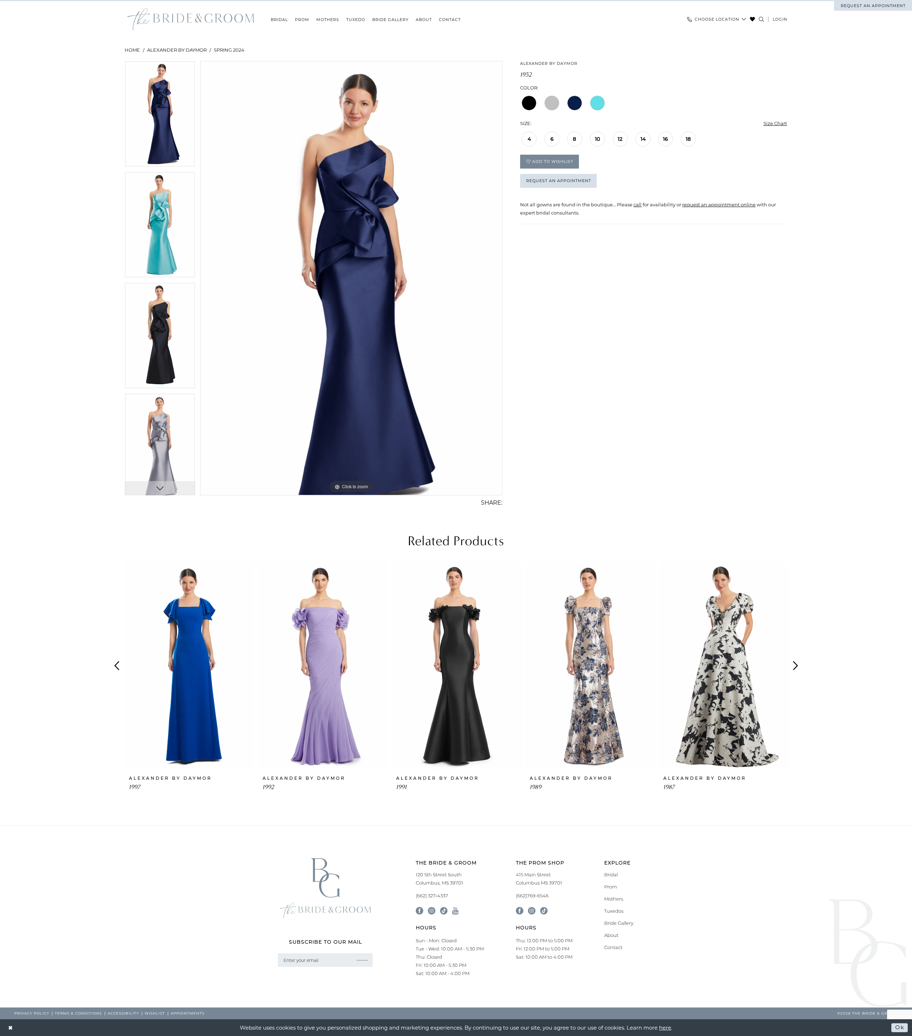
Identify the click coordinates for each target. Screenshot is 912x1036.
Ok (899, 1027)
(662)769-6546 (532, 895)
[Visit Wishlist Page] (752, 19)
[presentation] (189, 666)
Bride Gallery (618, 923)
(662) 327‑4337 (432, 895)
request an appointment (873, 5)
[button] (780, 19)
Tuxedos (613, 911)
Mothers (613, 899)
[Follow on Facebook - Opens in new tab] (519, 910)
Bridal (611, 874)
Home (132, 50)
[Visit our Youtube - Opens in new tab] (455, 910)
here (665, 1027)
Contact (613, 947)
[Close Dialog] (10, 1027)
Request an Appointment (558, 180)
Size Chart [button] (775, 123)
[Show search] (761, 19)
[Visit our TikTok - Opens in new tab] (443, 910)
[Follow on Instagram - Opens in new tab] (531, 910)
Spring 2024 (229, 50)
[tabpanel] (160, 116)
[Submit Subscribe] (362, 960)
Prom (610, 887)
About (611, 935)
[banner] (190, 19)
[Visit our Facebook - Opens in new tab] (419, 910)
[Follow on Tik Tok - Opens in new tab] (544, 910)
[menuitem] (873, 6)
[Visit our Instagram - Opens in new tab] (431, 910)
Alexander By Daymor (177, 50)
